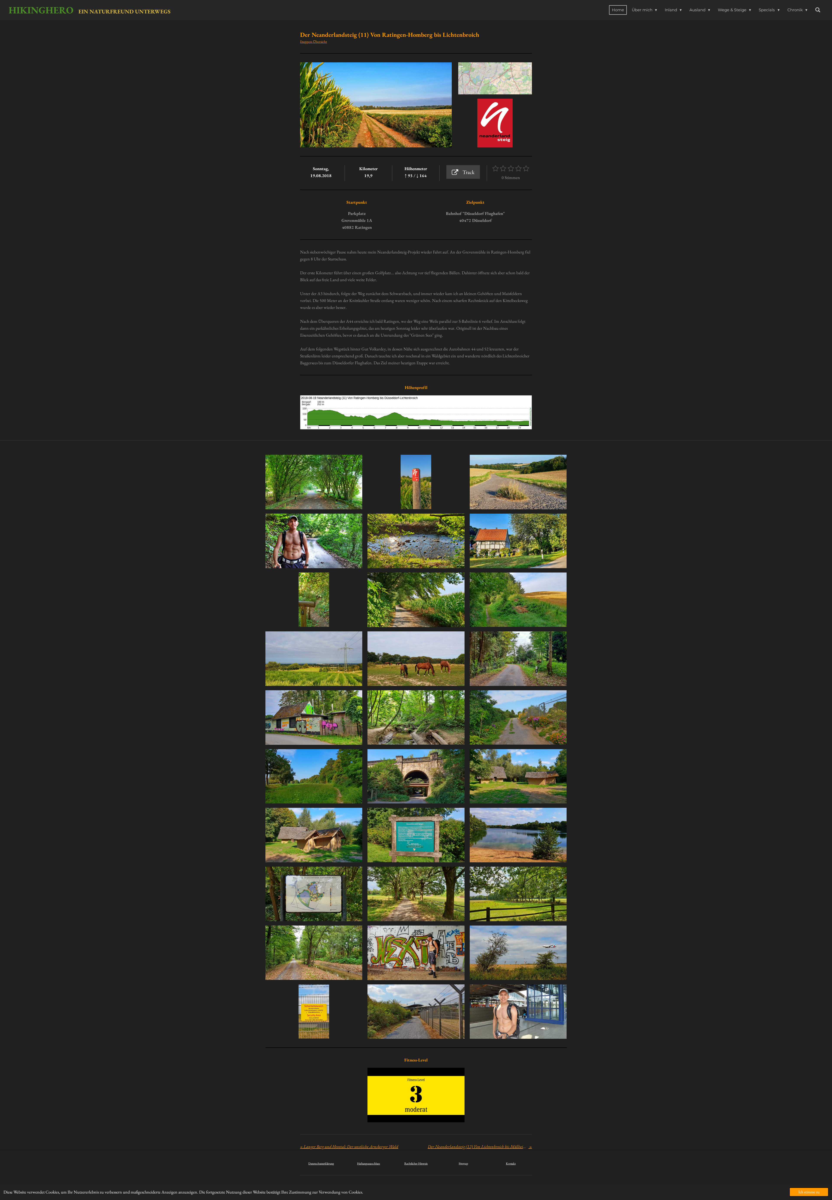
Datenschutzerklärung (321, 1163)
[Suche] (817, 10)
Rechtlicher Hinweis (416, 1163)
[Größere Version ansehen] (495, 78)
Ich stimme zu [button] (808, 1191)
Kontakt (511, 1163)
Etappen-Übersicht (313, 41)
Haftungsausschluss (368, 1163)
